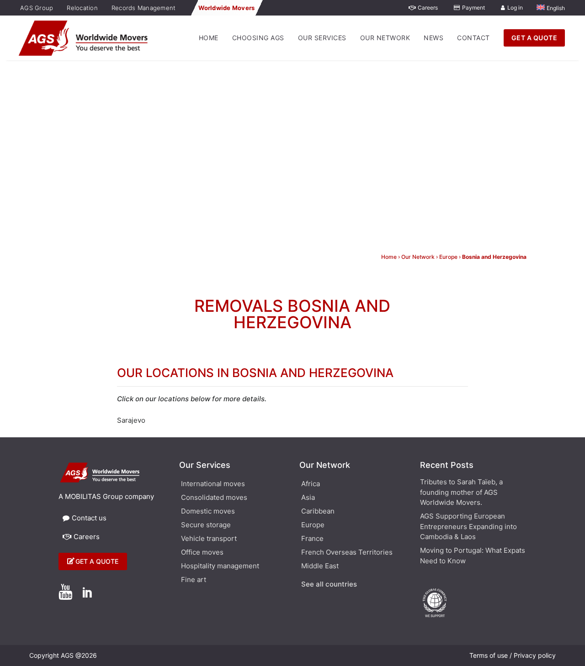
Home (208, 38)
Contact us (89, 518)
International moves (213, 484)
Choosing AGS (258, 38)
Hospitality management (220, 566)
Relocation (82, 7)
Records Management (144, 7)
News (433, 38)
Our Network (385, 38)
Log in (515, 7)
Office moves (202, 552)
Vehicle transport (209, 539)
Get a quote (96, 561)
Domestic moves (208, 511)
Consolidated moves (214, 498)
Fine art (193, 580)
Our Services (322, 38)
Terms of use (488, 655)
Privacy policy (535, 655)
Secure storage (206, 525)
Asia (308, 498)
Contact (473, 38)
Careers (428, 7)
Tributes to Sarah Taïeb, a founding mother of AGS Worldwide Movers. (461, 492)
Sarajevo (131, 420)
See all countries (329, 584)
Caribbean (318, 511)
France (312, 539)
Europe (448, 256)
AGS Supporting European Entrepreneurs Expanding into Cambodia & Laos (468, 526)
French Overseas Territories (347, 552)
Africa (310, 484)
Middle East (320, 566)
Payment (473, 7)
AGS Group (36, 7)
